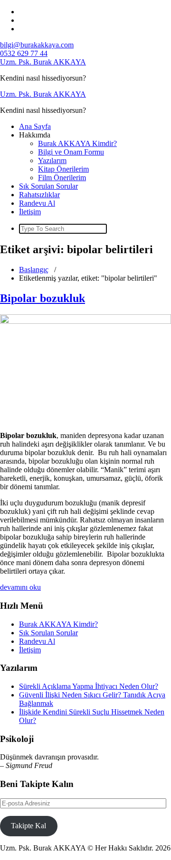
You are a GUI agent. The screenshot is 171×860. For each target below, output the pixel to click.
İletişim (30, 212)
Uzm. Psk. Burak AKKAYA (43, 62)
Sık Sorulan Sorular (48, 186)
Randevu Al (37, 203)
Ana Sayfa (35, 126)
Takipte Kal (28, 826)
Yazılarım (52, 160)
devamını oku (20, 587)
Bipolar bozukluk (42, 298)
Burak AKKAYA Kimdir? (77, 143)
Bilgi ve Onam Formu (71, 152)
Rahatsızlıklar (39, 195)
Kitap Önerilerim (63, 169)
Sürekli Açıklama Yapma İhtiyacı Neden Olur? (88, 686)
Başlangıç (33, 269)
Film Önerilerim (62, 178)
